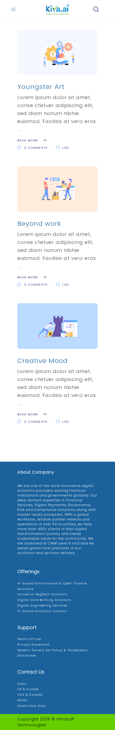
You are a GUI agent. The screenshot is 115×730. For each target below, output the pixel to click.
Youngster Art (40, 86)
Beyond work (39, 223)
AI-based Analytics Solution (42, 611)
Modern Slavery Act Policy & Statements (52, 650)
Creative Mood (42, 360)
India (21, 684)
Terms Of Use (29, 639)
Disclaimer (27, 655)
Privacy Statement (33, 644)
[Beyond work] (57, 189)
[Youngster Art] (57, 52)
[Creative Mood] (57, 326)
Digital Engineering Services (42, 605)
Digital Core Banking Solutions (44, 600)
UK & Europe (28, 689)
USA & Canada (30, 694)
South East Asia (31, 706)
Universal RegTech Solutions (42, 594)
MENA (22, 700)
